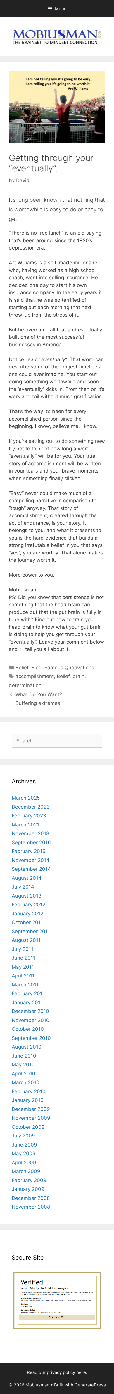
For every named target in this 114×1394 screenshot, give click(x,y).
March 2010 (25, 1082)
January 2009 (28, 1189)
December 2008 (31, 1198)
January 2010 (28, 1100)
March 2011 (25, 985)
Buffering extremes (37, 703)
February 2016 (29, 851)
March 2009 (26, 1171)
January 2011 (27, 1002)
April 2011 (23, 976)
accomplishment (34, 676)
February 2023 (29, 816)
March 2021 (25, 825)
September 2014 (31, 869)
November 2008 (31, 1207)
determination (25, 685)
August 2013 (27, 896)
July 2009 (23, 1136)
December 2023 (31, 807)
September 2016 (31, 842)
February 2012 (28, 904)
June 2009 (24, 1145)
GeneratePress (90, 1385)
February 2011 (28, 993)
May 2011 (23, 967)
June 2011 (23, 958)
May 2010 (23, 1065)
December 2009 (31, 1109)
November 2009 (31, 1118)
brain (78, 676)
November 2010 (30, 1020)
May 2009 (24, 1153)
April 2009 (24, 1162)
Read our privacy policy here (56, 1372)
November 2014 (30, 860)
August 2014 (27, 878)
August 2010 (27, 1047)
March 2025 (26, 798)
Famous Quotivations (69, 667)
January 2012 (27, 914)
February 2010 (29, 1091)
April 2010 (23, 1074)
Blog (36, 667)
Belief (21, 667)
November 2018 (30, 833)
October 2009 (28, 1127)
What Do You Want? (38, 694)
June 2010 (24, 1056)
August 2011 (26, 940)
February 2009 (29, 1180)
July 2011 (22, 949)
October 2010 (28, 1029)
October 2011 (27, 922)
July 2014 (23, 887)
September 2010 (31, 1038)
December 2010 (30, 1011)
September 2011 (31, 931)
